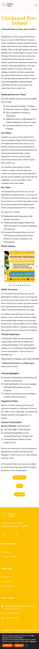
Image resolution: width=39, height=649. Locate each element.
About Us (7, 577)
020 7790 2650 (11, 618)
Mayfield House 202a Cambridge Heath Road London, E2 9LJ (20, 607)
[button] (2, 266)
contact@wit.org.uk (12, 613)
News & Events (10, 556)
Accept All (7, 645)
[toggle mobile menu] (36, 5)
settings (33, 641)
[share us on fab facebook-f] (3, 534)
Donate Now (9, 586)
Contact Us (8, 581)
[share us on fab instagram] (16, 534)
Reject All (19, 645)
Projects (7, 552)
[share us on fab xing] (10, 534)
